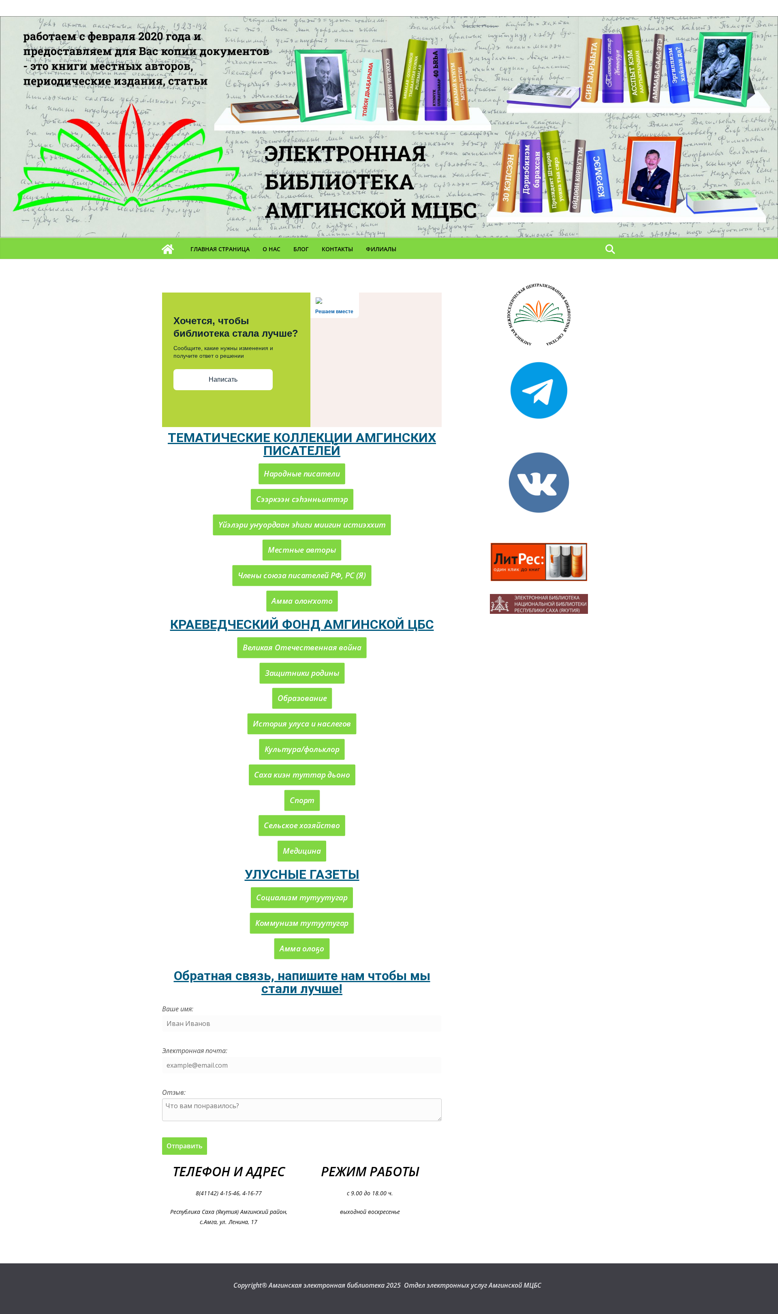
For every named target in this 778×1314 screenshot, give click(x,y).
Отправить (185, 1145)
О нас (271, 249)
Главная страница (220, 249)
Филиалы (381, 249)
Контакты (337, 249)
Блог (301, 249)
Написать (223, 379)
